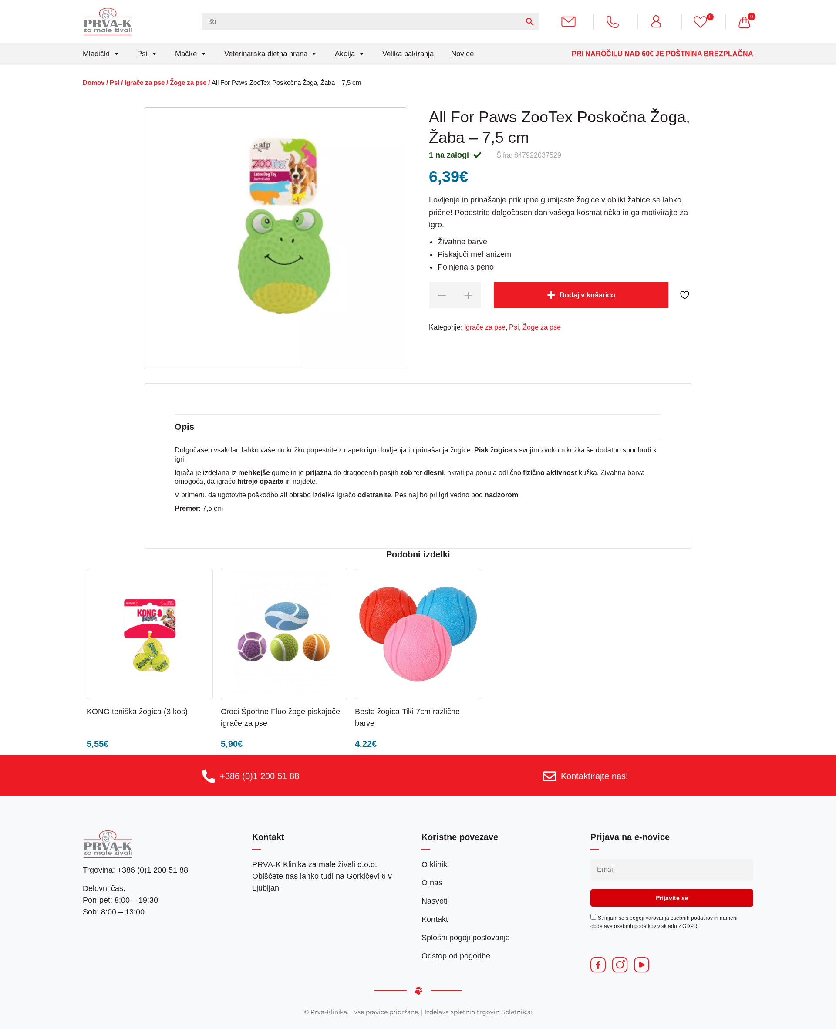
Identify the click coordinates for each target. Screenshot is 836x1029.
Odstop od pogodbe (455, 955)
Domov (93, 82)
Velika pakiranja (408, 54)
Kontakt (434, 919)
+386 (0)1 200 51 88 (259, 776)
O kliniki (435, 864)
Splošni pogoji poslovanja (465, 937)
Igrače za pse (145, 82)
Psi (142, 54)
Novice (462, 54)
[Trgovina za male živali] (108, 21)
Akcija (345, 54)
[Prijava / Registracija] (660, 21)
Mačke (186, 54)
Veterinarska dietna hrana (265, 54)
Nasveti (434, 901)
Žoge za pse (188, 82)
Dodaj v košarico (587, 295)
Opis (184, 427)
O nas (431, 882)
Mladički (96, 54)
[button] (181, 710)
